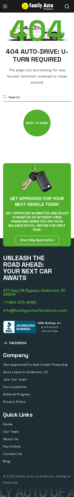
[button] (67, 6)
